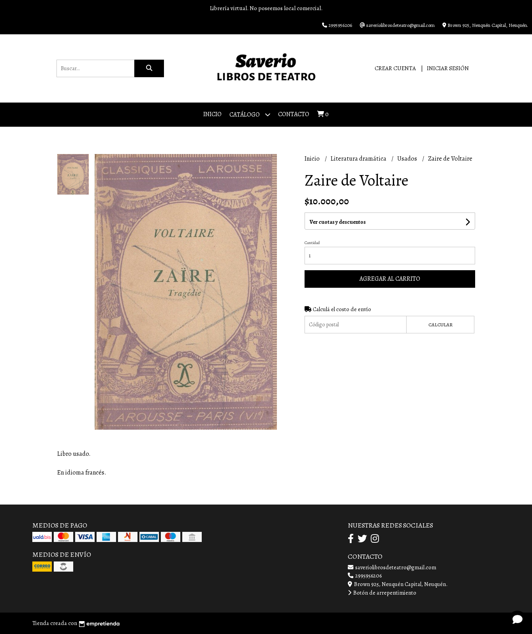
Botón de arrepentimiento (384, 593)
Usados (407, 158)
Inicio (212, 114)
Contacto (293, 114)
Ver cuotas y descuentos (338, 222)
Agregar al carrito (389, 278)
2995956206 (368, 575)
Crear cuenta (395, 68)
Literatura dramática (359, 158)
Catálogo (245, 114)
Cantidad (312, 243)
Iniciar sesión (448, 68)
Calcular (440, 324)
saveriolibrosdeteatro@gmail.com (395, 567)
